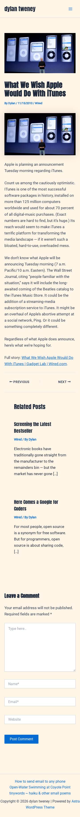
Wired (38, 103)
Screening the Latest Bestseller (32, 427)
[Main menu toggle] (71, 9)
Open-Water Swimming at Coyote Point (40, 787)
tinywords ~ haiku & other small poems (40, 793)
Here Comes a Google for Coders (36, 505)
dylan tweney (20, 8)
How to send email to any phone (40, 781)
